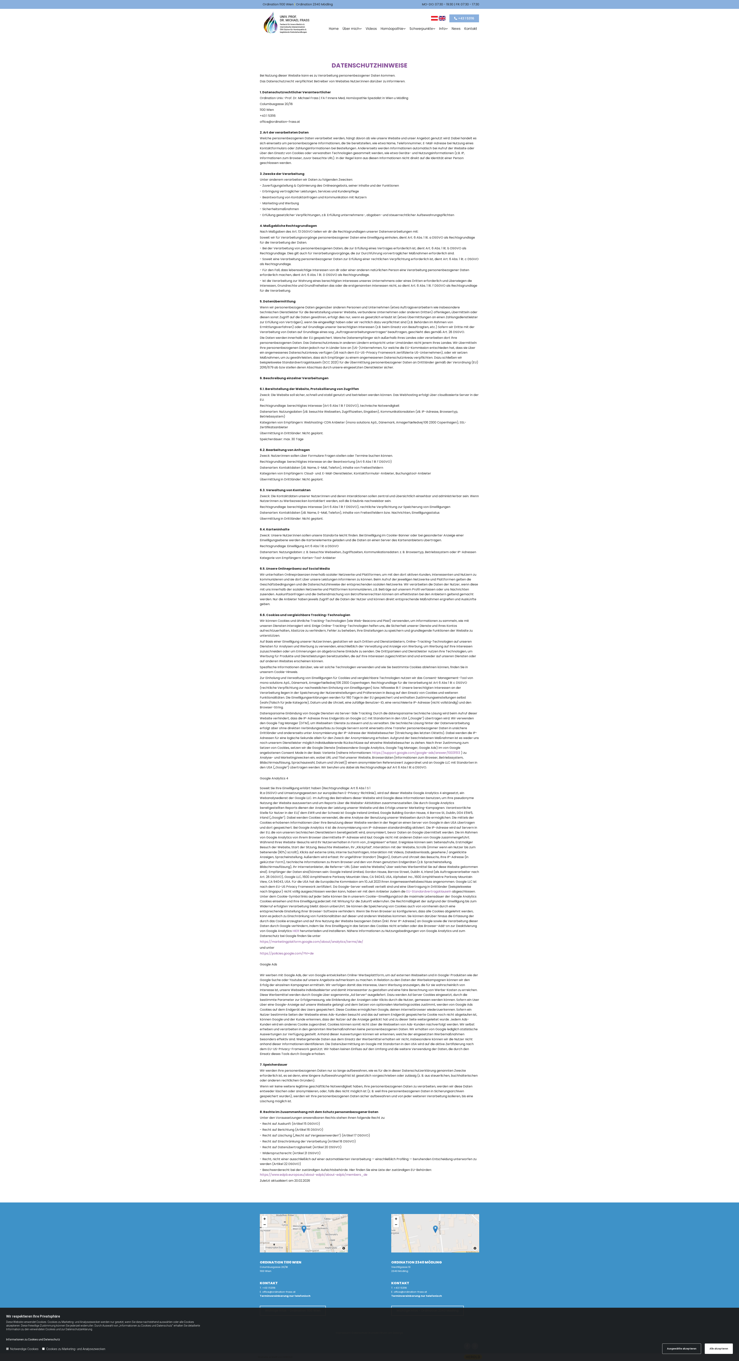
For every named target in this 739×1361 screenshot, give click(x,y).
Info (442, 28)
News (456, 28)
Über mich (351, 28)
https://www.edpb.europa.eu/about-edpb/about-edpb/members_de (313, 1174)
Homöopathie (392, 28)
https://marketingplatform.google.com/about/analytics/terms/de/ (311, 941)
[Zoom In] (265, 1219)
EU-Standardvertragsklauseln (429, 891)
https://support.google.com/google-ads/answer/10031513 (416, 753)
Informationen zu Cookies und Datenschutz (33, 1339)
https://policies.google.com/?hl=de (287, 953)
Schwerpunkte (421, 28)
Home (334, 28)
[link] (352, 29)
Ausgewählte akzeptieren (681, 1348)
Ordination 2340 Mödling (314, 4)
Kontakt (470, 28)
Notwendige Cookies (24, 1349)
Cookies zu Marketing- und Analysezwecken (75, 1349)
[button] (464, 18)
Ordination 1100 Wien (278, 4)
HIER (296, 931)
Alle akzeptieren (719, 1348)
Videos (371, 28)
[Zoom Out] (265, 1224)
